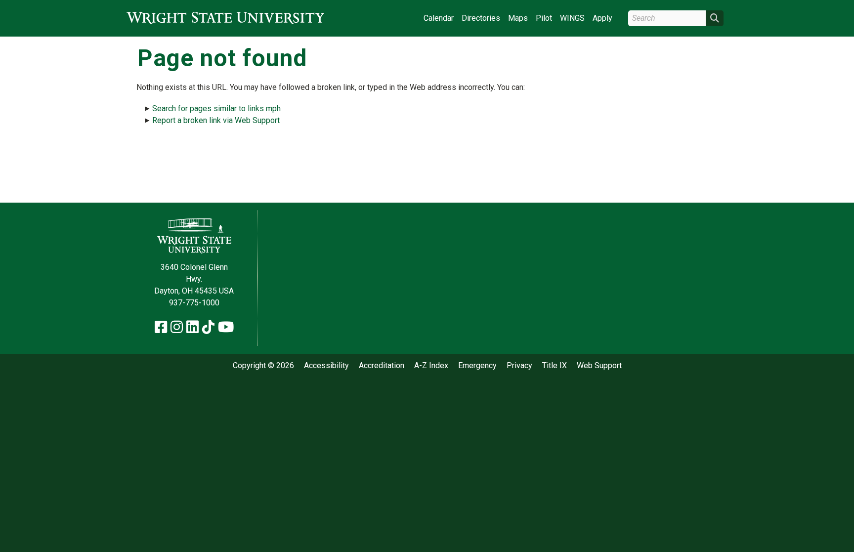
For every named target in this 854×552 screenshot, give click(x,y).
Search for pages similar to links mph (216, 108)
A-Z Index (431, 366)
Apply (602, 18)
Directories (481, 18)
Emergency (477, 366)
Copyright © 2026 (263, 366)
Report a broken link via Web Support (216, 120)
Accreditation (381, 366)
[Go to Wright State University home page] (225, 18)
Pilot (544, 18)
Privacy (519, 366)
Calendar (439, 18)
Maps (518, 18)
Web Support (599, 366)
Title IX (554, 366)
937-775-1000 (194, 302)
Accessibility (326, 366)
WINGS (572, 18)
